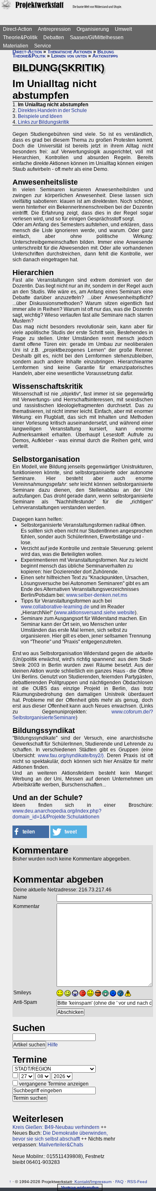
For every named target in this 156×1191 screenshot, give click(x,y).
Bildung (105, 52)
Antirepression (54, 29)
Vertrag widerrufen (80, 1187)
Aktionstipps (105, 56)
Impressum (101, 1181)
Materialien (15, 46)
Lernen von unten (69, 56)
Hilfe (52, 1045)
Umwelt (123, 29)
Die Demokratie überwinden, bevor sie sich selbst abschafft (60, 1136)
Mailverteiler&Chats (61, 1145)
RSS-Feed (137, 1181)
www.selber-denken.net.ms (96, 595)
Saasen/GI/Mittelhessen (97, 37)
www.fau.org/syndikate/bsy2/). (71, 755)
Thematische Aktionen (69, 52)
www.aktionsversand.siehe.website (95, 613)
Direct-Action (17, 29)
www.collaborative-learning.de (55, 607)
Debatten (53, 37)
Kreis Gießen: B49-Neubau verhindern (55, 1127)
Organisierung (93, 29)
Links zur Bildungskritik (43, 122)
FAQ (119, 1181)
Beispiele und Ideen (40, 116)
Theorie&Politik (20, 37)
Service (42, 46)
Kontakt (81, 1181)
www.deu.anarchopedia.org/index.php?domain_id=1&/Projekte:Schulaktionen (57, 814)
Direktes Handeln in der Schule (52, 110)
